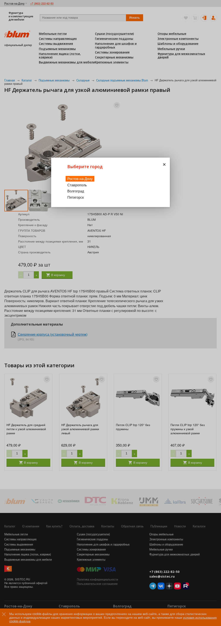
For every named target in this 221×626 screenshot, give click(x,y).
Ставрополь (77, 184)
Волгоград (75, 190)
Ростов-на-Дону (80, 178)
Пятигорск (75, 197)
